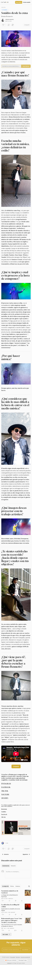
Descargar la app (22, 960)
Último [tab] (12, 886)
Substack (9, 963)
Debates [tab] (18, 886)
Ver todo (5, 934)
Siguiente (25, 854)
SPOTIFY (4, 798)
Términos (18, 957)
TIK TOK (4, 791)
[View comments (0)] (8, 25)
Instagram (4, 809)
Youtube (3, 811)
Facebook (4, 814)
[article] (16, 896)
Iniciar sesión (26, 2)
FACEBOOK (5, 787)
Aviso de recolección (25, 957)
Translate (5, 9)
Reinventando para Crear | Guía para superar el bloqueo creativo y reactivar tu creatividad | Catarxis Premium (11, 920)
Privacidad (12, 957)
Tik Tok (3, 817)
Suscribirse (19, 2)
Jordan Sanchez (9, 19)
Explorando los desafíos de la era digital (10, 909)
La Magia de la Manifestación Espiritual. (9, 895)
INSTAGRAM (6, 783)
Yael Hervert (11, 912)
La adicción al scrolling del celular (10, 905)
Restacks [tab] (13, 866)
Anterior (6, 854)
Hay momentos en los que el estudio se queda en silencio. (11, 925)
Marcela (11, 898)
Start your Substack (11, 960)
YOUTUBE (5, 794)
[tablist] (9, 865)
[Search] (29, 886)
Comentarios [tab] (5, 866)
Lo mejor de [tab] (5, 886)
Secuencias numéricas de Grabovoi (9, 892)
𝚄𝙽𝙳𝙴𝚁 (3, 7)
